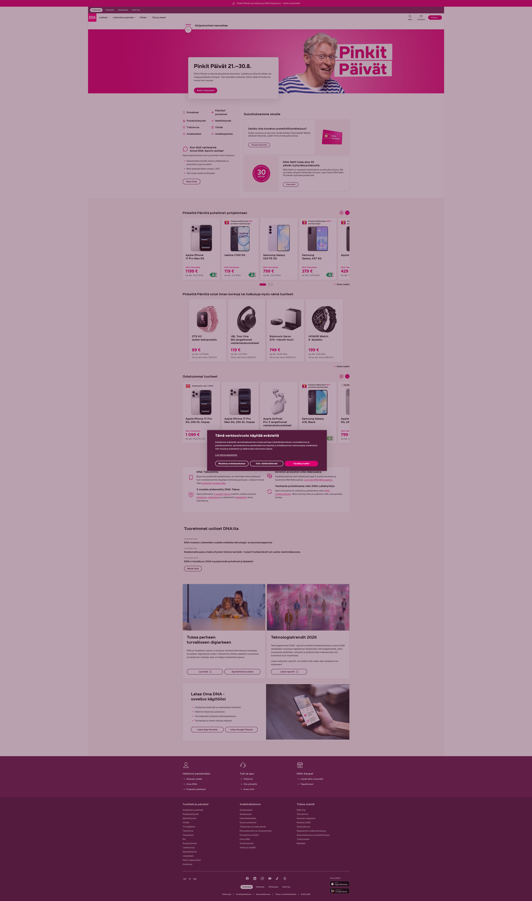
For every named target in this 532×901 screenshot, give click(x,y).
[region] (267, 450)
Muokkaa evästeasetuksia (231, 463)
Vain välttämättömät (266, 463)
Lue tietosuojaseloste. (226, 455)
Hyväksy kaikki (301, 463)
